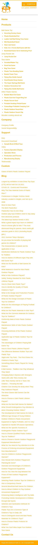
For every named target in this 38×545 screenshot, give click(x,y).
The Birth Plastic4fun (9, 208)
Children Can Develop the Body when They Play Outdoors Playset (17, 388)
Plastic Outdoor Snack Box (13, 109)
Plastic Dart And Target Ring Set (15, 97)
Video (3, 147)
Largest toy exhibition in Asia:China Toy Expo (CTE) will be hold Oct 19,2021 (18, 183)
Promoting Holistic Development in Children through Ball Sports (17, 499)
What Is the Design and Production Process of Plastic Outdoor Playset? (17, 294)
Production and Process (12, 155)
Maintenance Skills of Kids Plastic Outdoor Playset (17, 326)
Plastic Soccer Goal (11, 100)
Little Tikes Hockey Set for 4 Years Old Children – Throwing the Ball (15, 382)
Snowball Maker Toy (11, 62)
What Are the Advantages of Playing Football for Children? (17, 306)
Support (5, 132)
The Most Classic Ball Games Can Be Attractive (15, 394)
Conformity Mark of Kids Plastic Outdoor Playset (16, 320)
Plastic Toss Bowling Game (13, 71)
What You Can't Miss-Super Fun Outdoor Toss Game (16, 528)
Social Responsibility (9, 128)
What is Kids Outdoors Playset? (13, 275)
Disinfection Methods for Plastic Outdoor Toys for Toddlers (18, 253)
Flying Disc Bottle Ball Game (14, 89)
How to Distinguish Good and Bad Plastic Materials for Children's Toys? (16, 517)
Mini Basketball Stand (11, 42)
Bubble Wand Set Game (12, 95)
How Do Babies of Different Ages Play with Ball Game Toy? (17, 259)
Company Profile (7, 125)
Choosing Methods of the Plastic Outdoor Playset (16, 332)
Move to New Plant (8, 205)
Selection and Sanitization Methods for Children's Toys (15, 505)
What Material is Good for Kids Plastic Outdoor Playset (15, 271)
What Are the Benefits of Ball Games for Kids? (16, 265)
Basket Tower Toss (11, 74)
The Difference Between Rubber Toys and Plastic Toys (16, 353)
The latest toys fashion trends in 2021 (15, 220)
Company (6, 119)
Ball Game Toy (6, 30)
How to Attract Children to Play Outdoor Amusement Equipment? (15, 490)
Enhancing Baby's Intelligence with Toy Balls (17, 495)
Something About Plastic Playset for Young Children (17, 364)
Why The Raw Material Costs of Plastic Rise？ (15, 191)
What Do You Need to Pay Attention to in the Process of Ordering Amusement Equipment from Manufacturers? (17, 448)
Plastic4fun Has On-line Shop (12, 211)
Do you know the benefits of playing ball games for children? (16, 241)
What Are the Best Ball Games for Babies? (17, 404)
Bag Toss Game (9, 68)
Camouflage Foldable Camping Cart (16, 106)
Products (6, 24)
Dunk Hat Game (9, 65)
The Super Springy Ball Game (14, 83)
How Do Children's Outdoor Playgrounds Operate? (16, 455)
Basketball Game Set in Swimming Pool (18, 51)
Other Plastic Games (9, 92)
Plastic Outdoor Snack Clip (13, 112)
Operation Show (9, 153)
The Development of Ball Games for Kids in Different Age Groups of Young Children (17, 414)
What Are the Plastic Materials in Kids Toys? (17, 310)
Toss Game (5, 60)
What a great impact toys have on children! (17, 223)
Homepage (31, 4)
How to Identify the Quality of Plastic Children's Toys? (14, 288)
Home (4, 19)
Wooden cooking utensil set (11, 115)
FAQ (3, 138)
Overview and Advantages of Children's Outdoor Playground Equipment (15, 467)
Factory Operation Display (13, 150)
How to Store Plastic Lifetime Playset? (15, 349)
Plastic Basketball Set (11, 36)
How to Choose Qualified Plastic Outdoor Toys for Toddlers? (16, 435)
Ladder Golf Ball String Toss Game (16, 39)
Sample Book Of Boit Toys (13, 144)
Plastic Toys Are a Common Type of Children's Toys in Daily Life (14, 511)
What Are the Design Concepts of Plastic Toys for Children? (16, 300)
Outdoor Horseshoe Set (12, 86)
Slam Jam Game (9, 45)
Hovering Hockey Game (12, 33)
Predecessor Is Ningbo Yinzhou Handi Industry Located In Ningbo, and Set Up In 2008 (16, 199)
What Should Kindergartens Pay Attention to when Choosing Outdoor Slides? (17, 408)
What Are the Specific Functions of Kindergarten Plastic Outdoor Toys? (14, 429)
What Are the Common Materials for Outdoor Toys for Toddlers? (17, 315)
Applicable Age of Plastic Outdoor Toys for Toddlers (16, 338)
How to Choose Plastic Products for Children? (14, 523)
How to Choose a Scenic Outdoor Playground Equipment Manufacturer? (18, 441)
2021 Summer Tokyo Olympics (12, 237)
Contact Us (7, 534)
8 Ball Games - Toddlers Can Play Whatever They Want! (17, 370)
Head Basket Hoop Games (13, 80)
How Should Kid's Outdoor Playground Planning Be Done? (15, 461)
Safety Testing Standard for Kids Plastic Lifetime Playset (16, 279)
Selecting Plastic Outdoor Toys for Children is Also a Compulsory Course (18, 482)
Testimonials (6, 162)
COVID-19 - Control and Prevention (14, 187)
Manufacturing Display (12, 158)
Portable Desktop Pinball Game (15, 103)
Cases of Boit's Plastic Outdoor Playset (15, 172)
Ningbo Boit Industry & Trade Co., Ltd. (12, 542)
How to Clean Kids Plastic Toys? (13, 284)
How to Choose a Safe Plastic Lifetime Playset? (15, 399)
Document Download (9, 141)
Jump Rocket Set (7, 54)
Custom (5, 166)
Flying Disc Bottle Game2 (13, 77)
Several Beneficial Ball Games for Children (17, 486)
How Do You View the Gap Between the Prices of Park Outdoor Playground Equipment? (16, 474)
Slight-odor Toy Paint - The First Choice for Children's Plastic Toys (17, 358)
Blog (3, 176)
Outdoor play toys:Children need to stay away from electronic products (18, 215)
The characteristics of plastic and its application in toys (14, 247)
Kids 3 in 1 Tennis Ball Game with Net (17, 48)
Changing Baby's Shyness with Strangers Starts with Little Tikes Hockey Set (16, 376)
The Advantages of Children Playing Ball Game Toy (16, 344)
